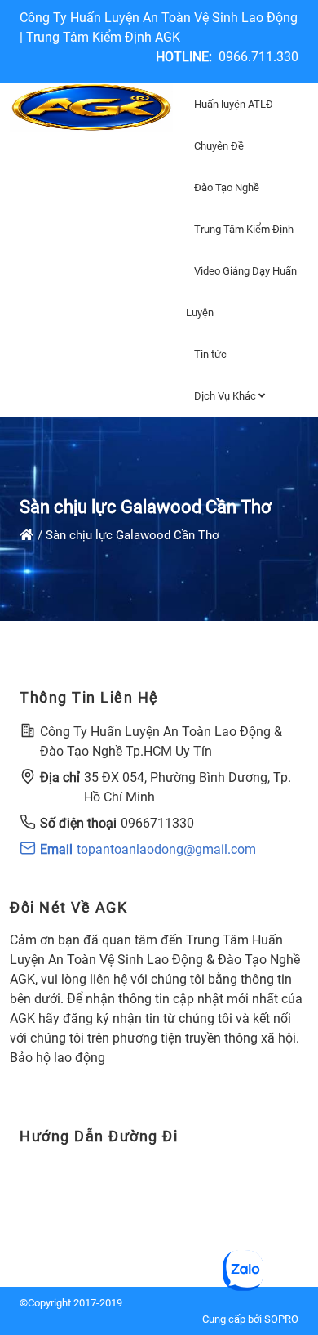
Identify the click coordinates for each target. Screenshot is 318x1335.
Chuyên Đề (219, 146)
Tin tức (210, 354)
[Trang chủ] (26, 535)
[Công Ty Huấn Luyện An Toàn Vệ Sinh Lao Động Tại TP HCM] (91, 107)
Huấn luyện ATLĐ (233, 104)
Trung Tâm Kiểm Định (244, 229)
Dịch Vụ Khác (226, 396)
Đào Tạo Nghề (226, 187)
